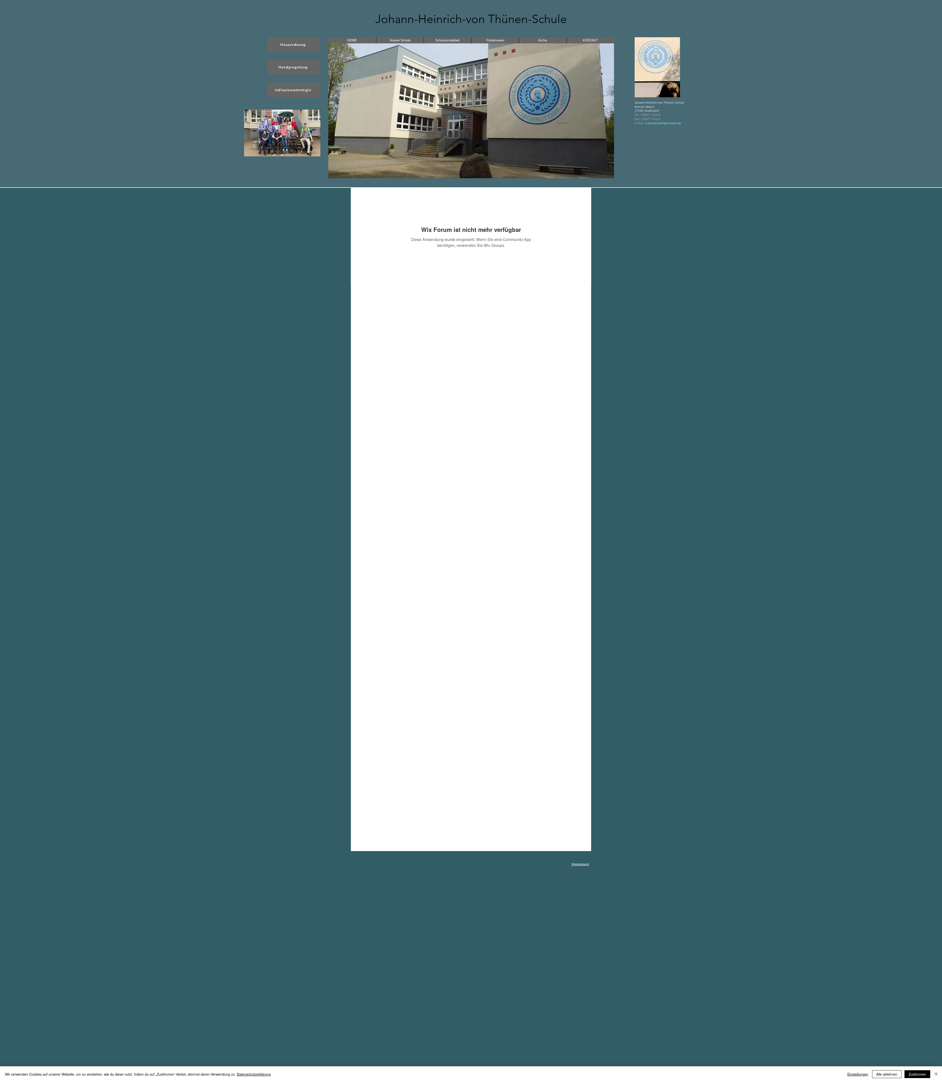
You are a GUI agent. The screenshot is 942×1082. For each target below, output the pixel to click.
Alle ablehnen (886, 1074)
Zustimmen (917, 1074)
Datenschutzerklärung (254, 1074)
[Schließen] (936, 1074)
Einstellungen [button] (857, 1074)
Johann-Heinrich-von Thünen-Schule (471, 19)
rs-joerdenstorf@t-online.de (663, 123)
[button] (282, 133)
